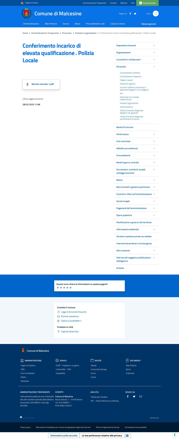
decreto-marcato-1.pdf (43, 84)
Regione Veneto (31, 2)
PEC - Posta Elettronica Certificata (105, 400)
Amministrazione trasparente (35, 392)
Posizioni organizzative (85, 33)
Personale (66, 33)
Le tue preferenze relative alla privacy (102, 435)
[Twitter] (134, 13)
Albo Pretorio (131, 365)
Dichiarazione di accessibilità (135, 427)
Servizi (63, 360)
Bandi (128, 369)
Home (25, 33)
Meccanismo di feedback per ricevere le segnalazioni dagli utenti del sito (63, 427)
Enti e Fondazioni (28, 373)
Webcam (123, 2)
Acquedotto (60, 373)
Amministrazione (33, 360)
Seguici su (130, 392)
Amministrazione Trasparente (94, 2)
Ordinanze (130, 373)
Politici (23, 377)
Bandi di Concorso (124, 127)
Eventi (93, 377)
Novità (98, 360)
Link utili (94, 392)
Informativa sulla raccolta (63, 435)
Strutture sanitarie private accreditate (133, 236)
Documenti (135, 360)
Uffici (23, 369)
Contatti (113, 2)
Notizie (93, 365)
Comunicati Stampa (99, 369)
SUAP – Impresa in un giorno (67, 365)
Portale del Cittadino (99, 396)
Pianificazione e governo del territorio (134, 222)
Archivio (120, 268)
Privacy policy (25, 427)
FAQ (132, 2)
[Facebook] (129, 13)
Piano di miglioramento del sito (107, 427)
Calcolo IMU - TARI (63, 369)
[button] (156, 13)
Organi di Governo (28, 365)
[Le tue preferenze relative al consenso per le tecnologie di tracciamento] (174, 434)
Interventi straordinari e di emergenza (134, 243)
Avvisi (93, 373)
